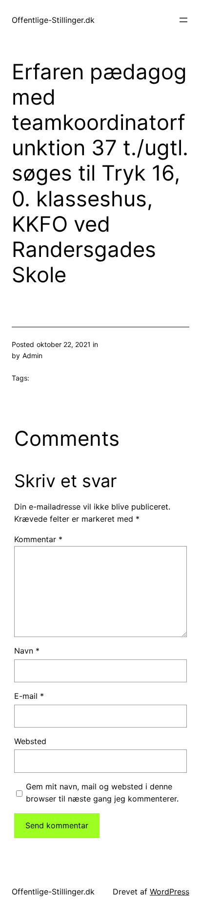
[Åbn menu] (183, 20)
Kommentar (38, 539)
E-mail (29, 696)
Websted (30, 741)
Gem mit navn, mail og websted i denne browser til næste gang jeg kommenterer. (102, 793)
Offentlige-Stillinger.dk (53, 20)
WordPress (169, 891)
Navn (27, 651)
